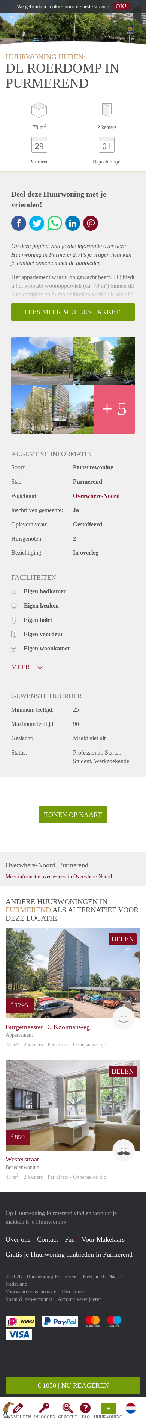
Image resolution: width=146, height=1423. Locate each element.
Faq (70, 1239)
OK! (121, 6)
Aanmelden (17, 1417)
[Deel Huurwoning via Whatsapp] (54, 223)
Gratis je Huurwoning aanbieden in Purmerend (69, 1254)
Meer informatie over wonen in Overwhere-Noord (59, 876)
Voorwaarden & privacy (31, 1291)
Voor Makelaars (103, 1239)
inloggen (44, 1417)
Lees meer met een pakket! (73, 312)
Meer (21, 667)
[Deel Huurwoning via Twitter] (36, 223)
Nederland (16, 1284)
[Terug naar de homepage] (8, 1411)
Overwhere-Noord (96, 496)
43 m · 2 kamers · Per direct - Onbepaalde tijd (56, 1177)
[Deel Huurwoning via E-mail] (90, 223)
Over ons (18, 1239)
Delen (123, 939)
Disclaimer (73, 1291)
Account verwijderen (80, 1299)
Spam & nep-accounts (29, 1299)
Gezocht (67, 1417)
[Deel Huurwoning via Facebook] (18, 223)
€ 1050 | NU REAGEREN (73, 1385)
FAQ (86, 1417)
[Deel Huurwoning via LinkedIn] (72, 223)
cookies (55, 6)
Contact (47, 1239)
